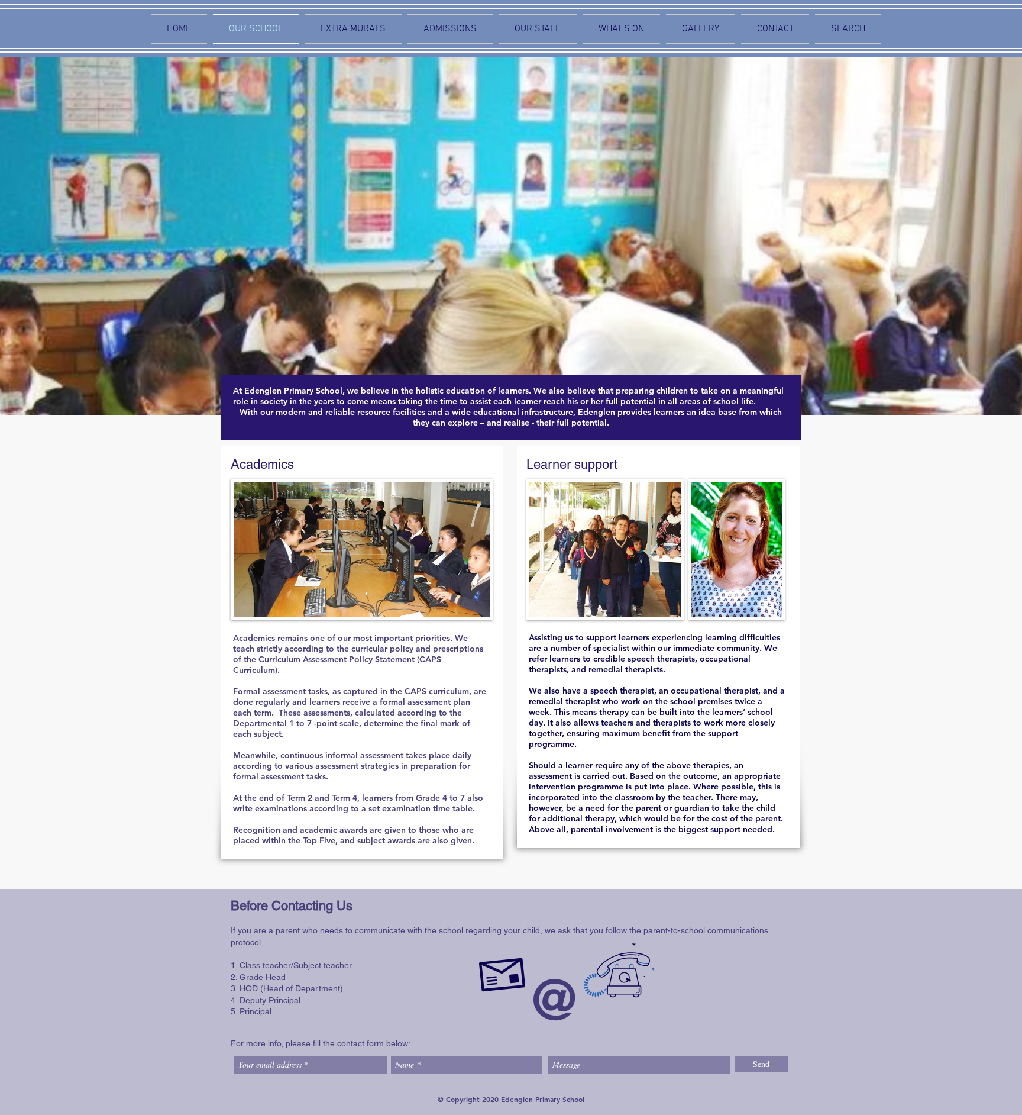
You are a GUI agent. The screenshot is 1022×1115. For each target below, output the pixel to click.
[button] (621, 29)
